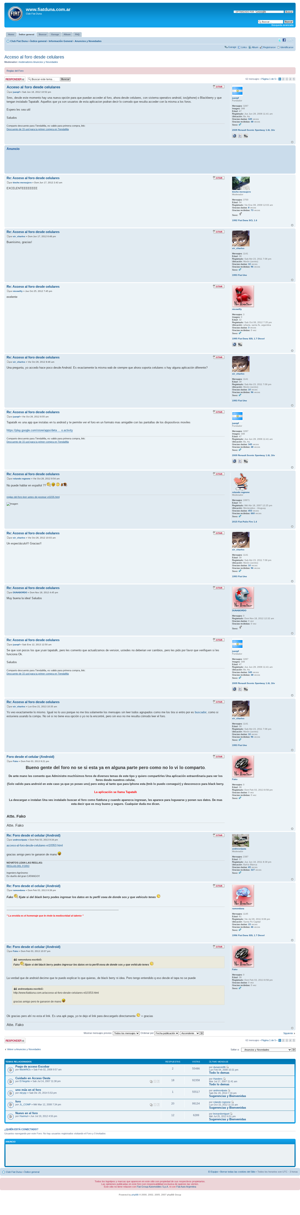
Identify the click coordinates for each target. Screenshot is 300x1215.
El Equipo (213, 1171)
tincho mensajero (22, 182)
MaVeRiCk (25, 1069)
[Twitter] (240, 136)
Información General (60, 41)
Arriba (292, 142)
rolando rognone (22, 478)
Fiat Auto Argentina (186, 1186)
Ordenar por (147, 1033)
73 (252, 210)
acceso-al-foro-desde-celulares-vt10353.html (35, 845)
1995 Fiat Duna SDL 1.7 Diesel (248, 338)
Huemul (24, 1116)
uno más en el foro (28, 1089)
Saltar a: (235, 1049)
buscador (200, 712)
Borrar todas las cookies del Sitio (237, 1171)
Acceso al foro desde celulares (34, 57)
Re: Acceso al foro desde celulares (33, 178)
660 (253, 513)
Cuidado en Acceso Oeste (32, 1078)
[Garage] (246, 136)
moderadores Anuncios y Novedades (38, 62)
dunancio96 (219, 1067)
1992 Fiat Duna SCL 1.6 (244, 220)
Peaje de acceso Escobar (32, 1066)
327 (253, 870)
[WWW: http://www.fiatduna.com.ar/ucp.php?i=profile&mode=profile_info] (234, 344)
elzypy (23, 1092)
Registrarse (269, 47)
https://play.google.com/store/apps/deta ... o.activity (40, 430)
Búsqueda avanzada (282, 25)
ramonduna (19, 890)
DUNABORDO (20, 592)
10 (249, 264)
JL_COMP (25, 1104)
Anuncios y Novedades (88, 41)
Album (255, 47)
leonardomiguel (221, 1113)
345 (250, 119)
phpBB (135, 1194)
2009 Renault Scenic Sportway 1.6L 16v (253, 130)
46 (252, 927)
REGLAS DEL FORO (18, 866)
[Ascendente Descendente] (192, 1033)
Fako (15, 761)
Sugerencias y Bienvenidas (227, 1096)
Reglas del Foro (15, 70)
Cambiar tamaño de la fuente (290, 40)
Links (244, 47)
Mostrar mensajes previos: (98, 1033)
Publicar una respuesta (11, 79)
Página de (268, 79)
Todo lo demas (219, 1072)
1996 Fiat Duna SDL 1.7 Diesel (248, 935)
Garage (232, 47)
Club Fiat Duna (19, 41)
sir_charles (19, 236)
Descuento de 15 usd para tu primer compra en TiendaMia (38, 129)
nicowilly (18, 291)
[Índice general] (15, 13)
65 (249, 867)
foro (18, 1101)
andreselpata (20, 839)
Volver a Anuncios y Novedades (24, 1049)
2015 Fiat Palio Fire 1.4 (244, 521)
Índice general (38, 41)
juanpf (16, 92)
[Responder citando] (219, 86)
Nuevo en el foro (26, 1113)
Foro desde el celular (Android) (30, 756)
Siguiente (288, 1033)
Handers (217, 1078)
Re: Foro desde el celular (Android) (33, 835)
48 (252, 121)
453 (250, 510)
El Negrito (25, 1081)
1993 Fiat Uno (239, 275)
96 (252, 267)
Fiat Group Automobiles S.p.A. (153, 1186)
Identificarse (286, 47)
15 (249, 924)
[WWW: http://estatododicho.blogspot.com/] (234, 136)
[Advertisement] (150, 162)
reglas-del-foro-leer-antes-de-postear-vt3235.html (33, 497)
